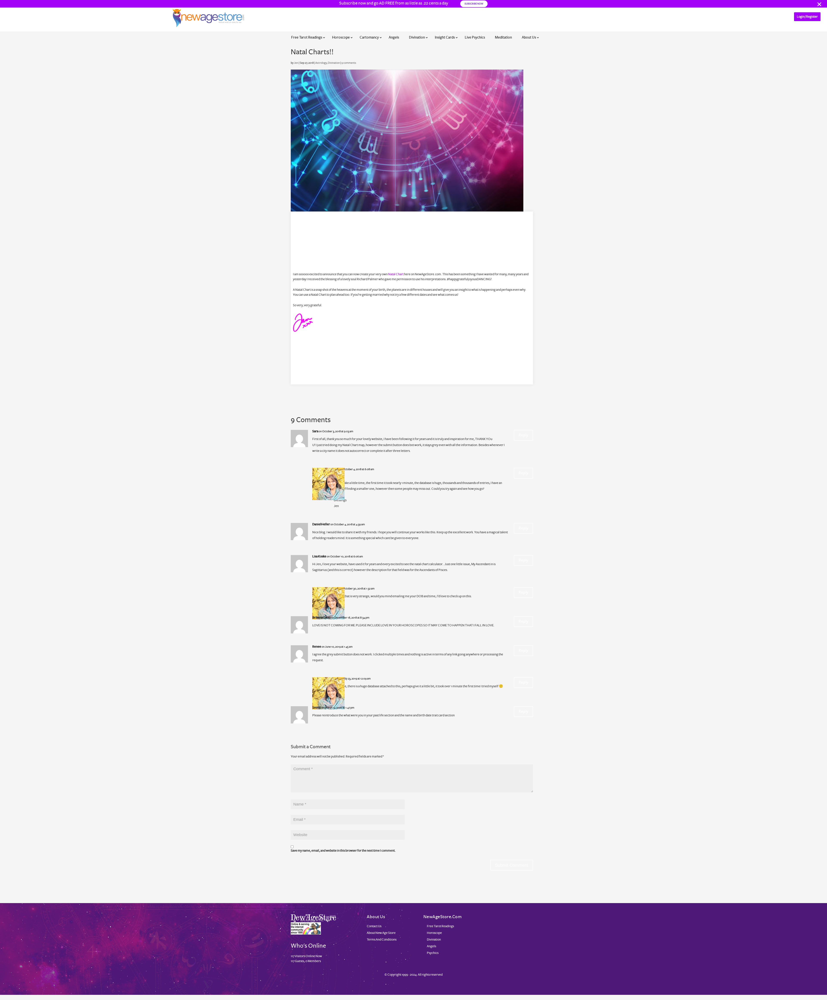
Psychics (432, 953)
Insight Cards (445, 37)
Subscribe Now (474, 3)
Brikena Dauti (321, 617)
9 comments (348, 63)
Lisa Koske (319, 556)
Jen (296, 63)
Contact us (374, 926)
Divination (417, 37)
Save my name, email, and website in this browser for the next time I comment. (343, 850)
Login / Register (807, 17)
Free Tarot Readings (306, 37)
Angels (394, 37)
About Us (529, 37)
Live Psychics (475, 37)
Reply (523, 435)
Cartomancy (369, 37)
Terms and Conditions (381, 939)
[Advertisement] (412, 242)
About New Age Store (381, 933)
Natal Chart (396, 274)
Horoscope (341, 37)
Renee (316, 647)
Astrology (321, 63)
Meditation (503, 37)
